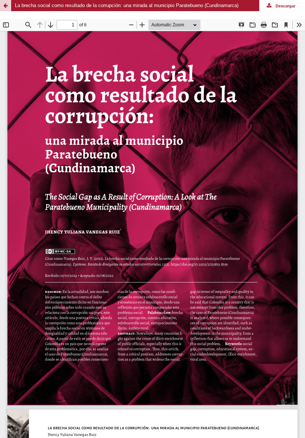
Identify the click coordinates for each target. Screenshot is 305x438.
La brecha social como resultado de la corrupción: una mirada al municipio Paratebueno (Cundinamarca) (126, 5)
